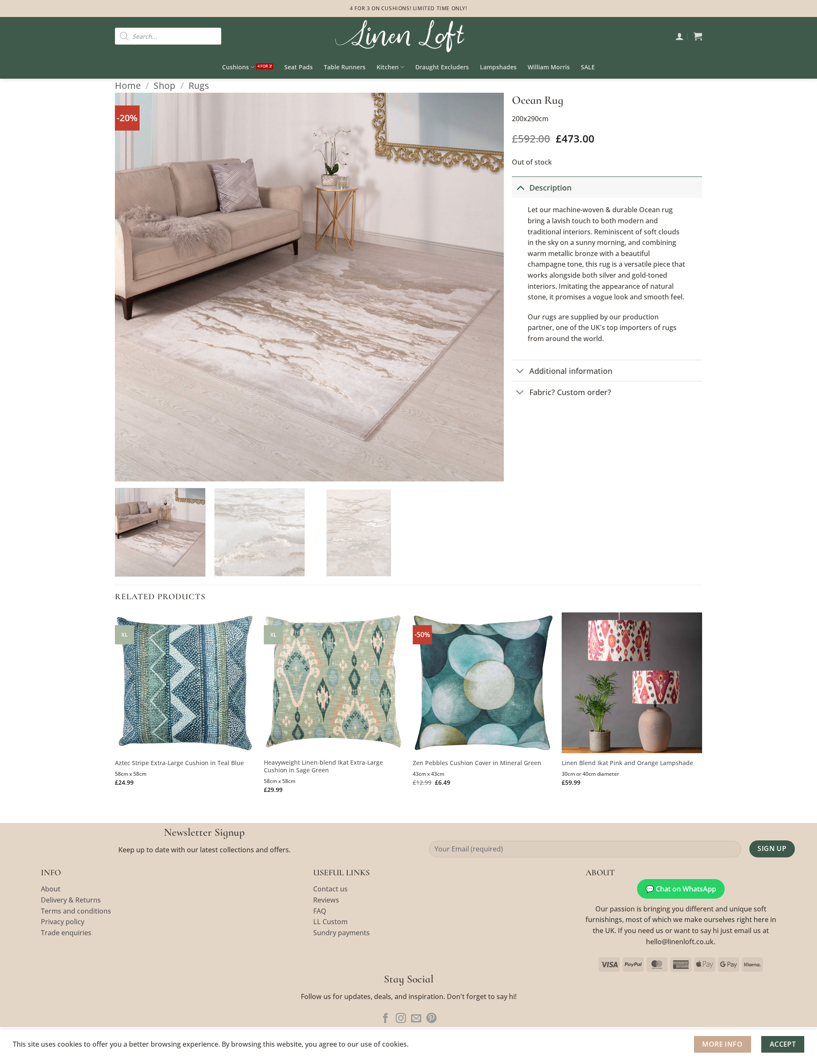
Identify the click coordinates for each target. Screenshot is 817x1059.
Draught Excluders (442, 67)
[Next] (485, 287)
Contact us (330, 889)
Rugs (199, 85)
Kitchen (388, 67)
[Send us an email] (416, 1019)
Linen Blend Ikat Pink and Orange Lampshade (627, 763)
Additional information (570, 371)
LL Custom (330, 921)
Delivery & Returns (71, 900)
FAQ (319, 911)
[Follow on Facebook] (385, 1019)
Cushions (235, 67)
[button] (679, 36)
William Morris (549, 67)
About (50, 889)
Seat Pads (298, 67)
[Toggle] (520, 187)
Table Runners (345, 67)
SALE (588, 67)
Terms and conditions (76, 911)
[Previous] (133, 287)
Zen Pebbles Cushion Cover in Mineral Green (477, 763)
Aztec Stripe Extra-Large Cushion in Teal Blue (179, 763)
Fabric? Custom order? (570, 392)
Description (550, 187)
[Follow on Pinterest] (431, 1019)
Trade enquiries (66, 932)
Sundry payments (341, 932)
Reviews (326, 900)
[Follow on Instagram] (401, 1019)
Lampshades (498, 67)
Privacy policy (62, 921)
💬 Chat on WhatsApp (681, 889)
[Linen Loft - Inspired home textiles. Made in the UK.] (408, 36)
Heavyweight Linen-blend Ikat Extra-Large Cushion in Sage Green (323, 766)
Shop (164, 85)
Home (128, 85)
